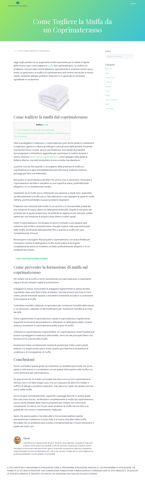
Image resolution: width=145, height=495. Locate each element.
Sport (107, 104)
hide (45, 125)
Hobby (107, 95)
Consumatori (110, 78)
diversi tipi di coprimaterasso (44, 156)
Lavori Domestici (111, 100)
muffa (50, 65)
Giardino (108, 87)
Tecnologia (109, 109)
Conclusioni (21, 136)
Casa (107, 73)
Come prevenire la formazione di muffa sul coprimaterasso (42, 133)
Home (16, 51)
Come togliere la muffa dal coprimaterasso (35, 130)
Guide (107, 91)
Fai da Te (108, 82)
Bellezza (108, 69)
